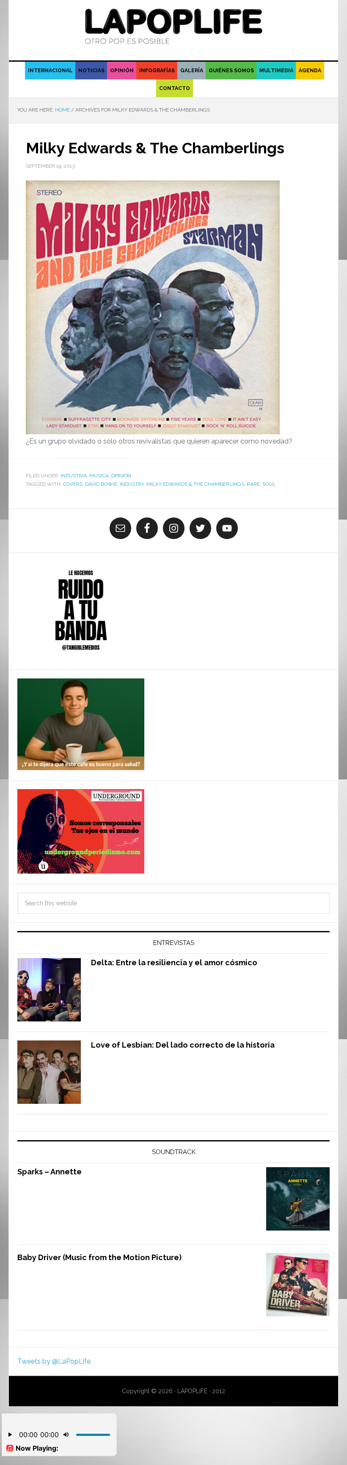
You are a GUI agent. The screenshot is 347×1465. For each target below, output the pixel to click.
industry (132, 484)
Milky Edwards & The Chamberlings (155, 148)
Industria (74, 476)
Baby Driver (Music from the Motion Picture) (99, 1257)
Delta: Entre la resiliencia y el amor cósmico (174, 962)
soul (268, 484)
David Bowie (101, 484)
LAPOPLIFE (173, 26)
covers (73, 484)
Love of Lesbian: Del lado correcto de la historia (183, 1044)
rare (253, 484)
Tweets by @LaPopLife (54, 1361)
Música (99, 476)
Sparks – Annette (49, 1171)
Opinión (121, 476)
